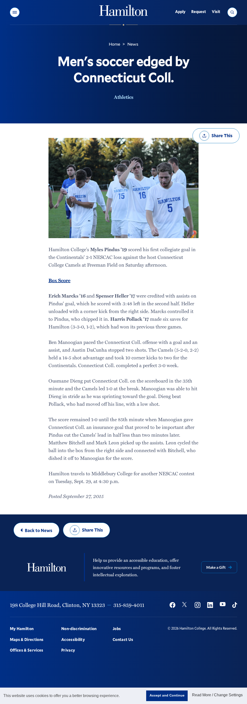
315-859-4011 (128, 605)
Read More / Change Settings (217, 695)
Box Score (59, 280)
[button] (15, 12)
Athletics (123, 96)
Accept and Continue (167, 695)
